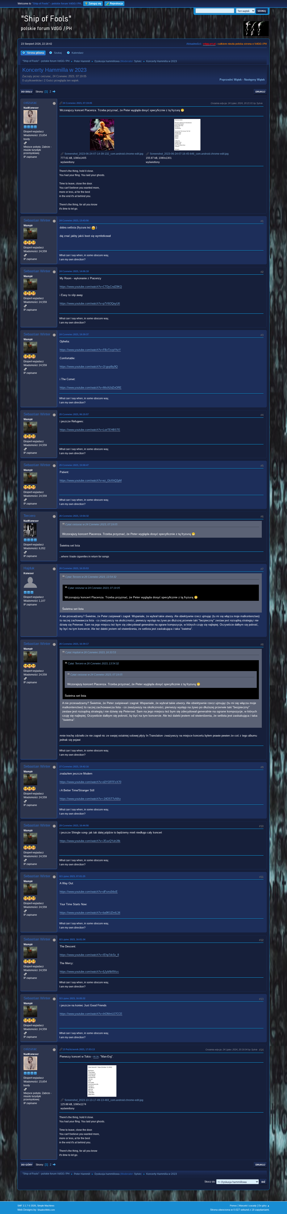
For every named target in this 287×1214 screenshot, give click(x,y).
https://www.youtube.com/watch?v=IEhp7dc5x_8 (89, 954)
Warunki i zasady (248, 1205)
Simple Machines (45, 1205)
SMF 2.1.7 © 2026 (26, 1205)
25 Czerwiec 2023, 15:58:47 (74, 465)
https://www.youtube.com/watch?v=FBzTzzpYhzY (90, 349)
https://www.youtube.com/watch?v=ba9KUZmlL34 (90, 912)
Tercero (29, 516)
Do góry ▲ (264, 1205)
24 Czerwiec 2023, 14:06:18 (74, 271)
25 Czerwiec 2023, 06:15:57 (74, 414)
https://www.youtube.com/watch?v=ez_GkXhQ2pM (91, 480)
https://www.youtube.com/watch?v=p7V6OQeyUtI (90, 303)
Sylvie (137, 61)
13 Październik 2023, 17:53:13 (79, 1049)
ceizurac (30, 103)
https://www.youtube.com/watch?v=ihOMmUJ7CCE (91, 1013)
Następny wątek (254, 79)
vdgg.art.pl (209, 43)
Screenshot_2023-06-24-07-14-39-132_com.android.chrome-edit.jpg (103, 153)
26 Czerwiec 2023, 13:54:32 (74, 516)
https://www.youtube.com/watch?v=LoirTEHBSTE (90, 429)
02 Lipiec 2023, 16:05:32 (72, 998)
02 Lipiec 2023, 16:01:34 (72, 939)
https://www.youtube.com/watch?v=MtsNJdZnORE (90, 387)
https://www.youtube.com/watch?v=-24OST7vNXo (90, 798)
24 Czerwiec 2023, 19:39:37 (74, 334)
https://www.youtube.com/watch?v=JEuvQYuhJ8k (90, 840)
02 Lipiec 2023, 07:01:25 (72, 876)
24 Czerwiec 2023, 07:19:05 (77, 103)
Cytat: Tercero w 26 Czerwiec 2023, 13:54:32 (90, 576)
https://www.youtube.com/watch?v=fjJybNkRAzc (89, 971)
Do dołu (26, 91)
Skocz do (209, 1181)
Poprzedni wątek (231, 79)
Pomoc (233, 1205)
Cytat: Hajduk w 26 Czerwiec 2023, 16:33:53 (90, 652)
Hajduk (29, 568)
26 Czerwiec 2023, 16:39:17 (74, 644)
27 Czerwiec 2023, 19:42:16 (74, 766)
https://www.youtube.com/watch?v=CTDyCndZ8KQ (91, 286)
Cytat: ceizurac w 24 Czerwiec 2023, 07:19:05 (91, 524)
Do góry (26, 1164)
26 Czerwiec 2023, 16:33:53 (74, 568)
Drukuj (260, 91)
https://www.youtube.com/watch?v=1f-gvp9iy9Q (89, 366)
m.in (96, 1056)
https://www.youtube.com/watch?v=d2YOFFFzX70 (90, 782)
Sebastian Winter (37, 220)
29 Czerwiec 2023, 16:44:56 (74, 825)
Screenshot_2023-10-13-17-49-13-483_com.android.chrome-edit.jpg (103, 1100)
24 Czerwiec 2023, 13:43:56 (74, 220)
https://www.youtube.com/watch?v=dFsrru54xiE (89, 891)
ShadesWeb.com (46, 1210)
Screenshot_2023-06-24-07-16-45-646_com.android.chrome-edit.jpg (189, 153)
